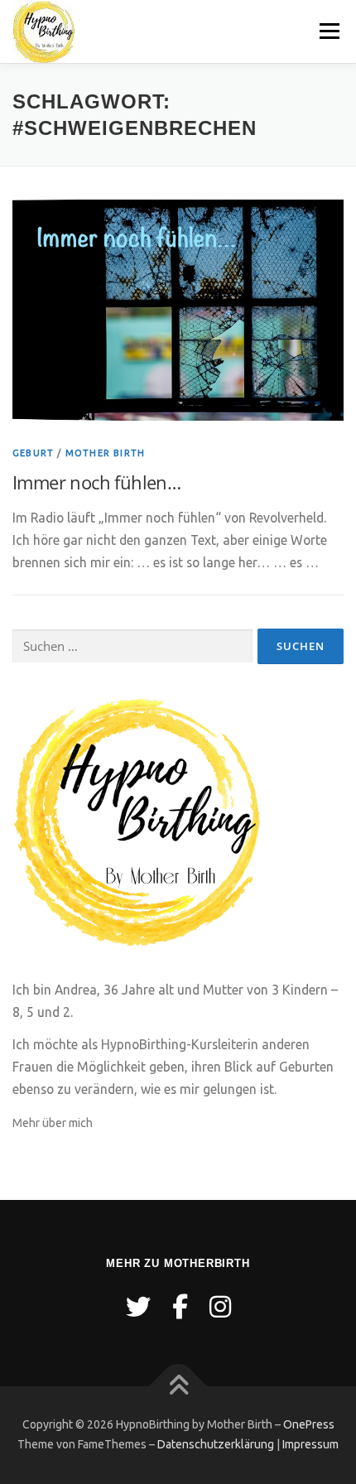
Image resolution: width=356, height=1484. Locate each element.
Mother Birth (105, 453)
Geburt (33, 453)
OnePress (308, 1424)
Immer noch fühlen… (96, 482)
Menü (329, 30)
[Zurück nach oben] (178, 1386)
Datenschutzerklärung (215, 1444)
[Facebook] (180, 1307)
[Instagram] (220, 1307)
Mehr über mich (52, 1123)
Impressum (310, 1444)
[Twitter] (138, 1307)
